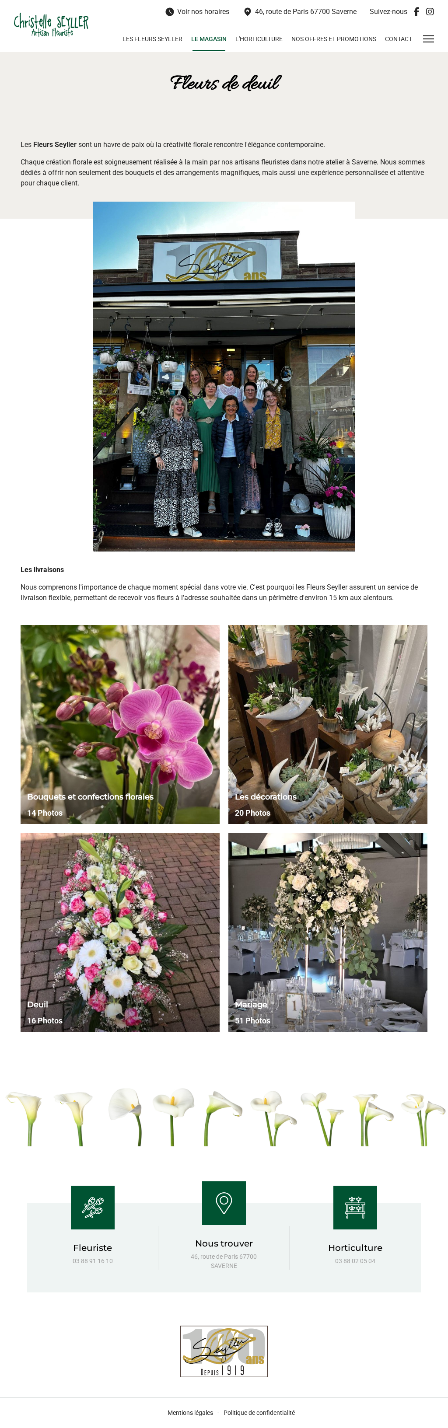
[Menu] (428, 38)
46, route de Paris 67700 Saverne (299, 12)
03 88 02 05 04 (355, 1260)
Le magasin (209, 38)
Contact (398, 38)
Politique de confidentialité (259, 1412)
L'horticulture (259, 38)
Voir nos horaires (196, 12)
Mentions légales (190, 1412)
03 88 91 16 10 (93, 1260)
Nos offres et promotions (333, 38)
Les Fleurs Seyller (152, 38)
